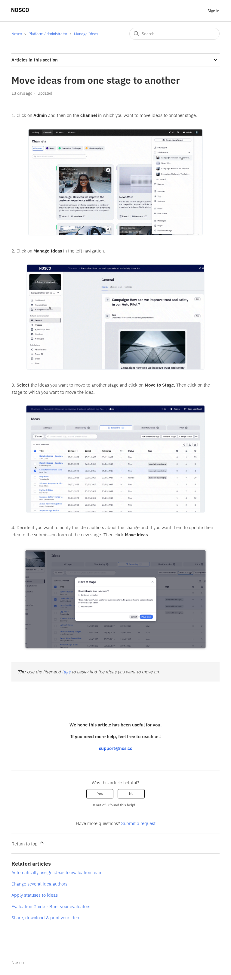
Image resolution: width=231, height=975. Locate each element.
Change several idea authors (39, 884)
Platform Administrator (48, 33)
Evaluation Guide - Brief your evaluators (50, 906)
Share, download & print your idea (45, 917)
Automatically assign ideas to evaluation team (57, 872)
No (131, 793)
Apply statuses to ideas (34, 895)
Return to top (25, 844)
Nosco (16, 33)
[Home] (20, 10)
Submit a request (138, 823)
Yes (100, 793)
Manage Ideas (86, 33)
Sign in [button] (214, 11)
